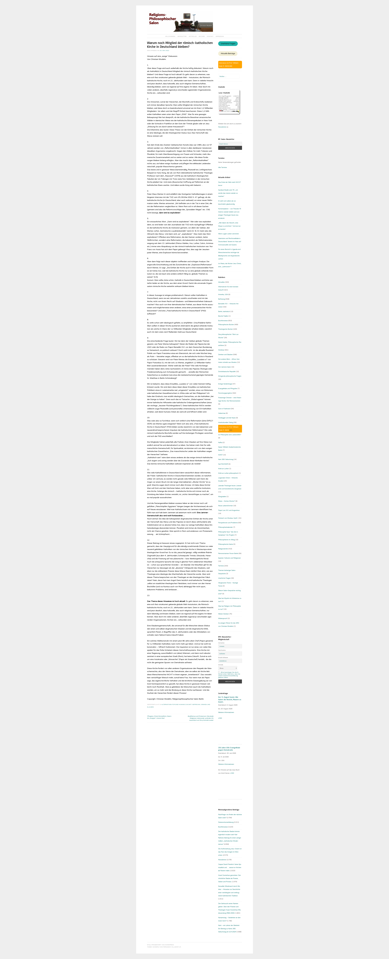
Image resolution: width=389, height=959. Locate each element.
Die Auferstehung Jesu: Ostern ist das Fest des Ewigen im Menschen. (230, 852)
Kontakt (210, 36)
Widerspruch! (222, 618)
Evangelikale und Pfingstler (227, 388)
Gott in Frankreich (224, 409)
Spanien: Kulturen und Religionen (229, 558)
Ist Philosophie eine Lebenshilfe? (229, 435)
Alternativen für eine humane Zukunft (176, 704)
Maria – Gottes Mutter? (226, 501)
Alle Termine (222, 167)
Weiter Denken (223, 614)
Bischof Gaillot (223, 316)
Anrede (220, 665)
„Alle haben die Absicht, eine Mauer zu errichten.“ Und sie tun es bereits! (229, 226)
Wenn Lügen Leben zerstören (228, 234)
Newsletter (182, 36)
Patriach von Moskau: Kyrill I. (228, 518)
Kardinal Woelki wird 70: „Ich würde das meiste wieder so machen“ (228, 193)
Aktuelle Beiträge (228, 54)
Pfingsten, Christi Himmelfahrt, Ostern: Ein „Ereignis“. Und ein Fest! (159, 717)
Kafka (220, 442)
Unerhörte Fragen (228, 44)
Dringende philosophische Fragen (229, 376)
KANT (220, 455)
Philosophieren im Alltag (226, 540)
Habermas (221, 413)
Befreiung (196, 704)
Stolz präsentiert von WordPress (160, 945)
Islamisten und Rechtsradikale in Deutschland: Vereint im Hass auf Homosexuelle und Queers (229, 241)
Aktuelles (193, 36)
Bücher (202, 36)
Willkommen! (170, 36)
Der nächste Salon (224, 367)
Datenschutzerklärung (226, 822)
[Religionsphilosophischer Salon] (180, 31)
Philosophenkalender (225, 527)
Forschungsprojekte (225, 393)
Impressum (220, 36)
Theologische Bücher (225, 329)
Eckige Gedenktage (225, 384)
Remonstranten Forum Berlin (228, 553)
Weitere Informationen (226, 712)
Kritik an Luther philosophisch (228, 473)
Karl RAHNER (223, 464)
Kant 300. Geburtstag (225, 459)
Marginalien (222, 496)
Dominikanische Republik (227, 371)
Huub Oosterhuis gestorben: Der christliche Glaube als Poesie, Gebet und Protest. (229, 878)
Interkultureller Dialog (225, 422)
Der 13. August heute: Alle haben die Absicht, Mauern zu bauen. (229, 699)
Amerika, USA (223, 294)
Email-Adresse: (223, 657)
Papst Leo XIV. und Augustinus (229, 510)
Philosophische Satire (225, 544)
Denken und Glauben (225, 354)
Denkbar (221, 350)
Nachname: (222, 650)
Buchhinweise (223, 321)
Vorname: (221, 643)
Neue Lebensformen (225, 506)
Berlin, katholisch (224, 311)
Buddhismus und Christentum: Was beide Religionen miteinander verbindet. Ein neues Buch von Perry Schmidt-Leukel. (200, 718)
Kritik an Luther (223, 469)
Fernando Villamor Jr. (172, 947)
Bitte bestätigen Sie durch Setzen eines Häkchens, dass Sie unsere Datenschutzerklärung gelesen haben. (229, 674)
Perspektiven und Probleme (228, 523)
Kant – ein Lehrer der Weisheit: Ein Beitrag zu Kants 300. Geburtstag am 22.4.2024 (229, 928)
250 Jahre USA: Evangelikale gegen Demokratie (229, 748)
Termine (221, 566)
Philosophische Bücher (226, 324)
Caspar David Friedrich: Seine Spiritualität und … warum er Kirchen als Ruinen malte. (230, 867)
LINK (220, 718)
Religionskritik (223, 549)
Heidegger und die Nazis (227, 418)
